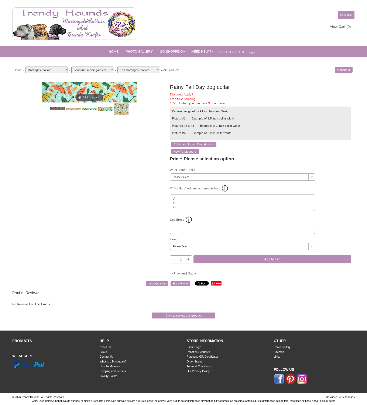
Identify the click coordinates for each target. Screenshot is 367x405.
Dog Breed (177, 219)
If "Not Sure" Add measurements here (195, 188)
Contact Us (106, 356)
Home (114, 51)
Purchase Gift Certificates (203, 356)
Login (251, 52)
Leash (174, 239)
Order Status (194, 361)
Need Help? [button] (201, 51)
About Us (105, 347)
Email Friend (180, 283)
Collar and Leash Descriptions (194, 144)
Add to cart (272, 259)
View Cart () (340, 27)
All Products (171, 70)
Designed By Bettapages (340, 397)
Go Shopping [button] (171, 51)
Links (277, 356)
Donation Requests (198, 352)
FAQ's (103, 352)
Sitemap (279, 352)
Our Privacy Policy (198, 371)
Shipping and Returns (113, 371)
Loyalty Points (108, 376)
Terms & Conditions (199, 366)
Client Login (194, 347)
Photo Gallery (139, 51)
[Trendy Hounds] (74, 22)
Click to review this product (184, 315)
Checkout (343, 69)
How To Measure (185, 151)
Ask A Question (157, 283)
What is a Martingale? (113, 361)
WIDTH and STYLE (183, 170)
